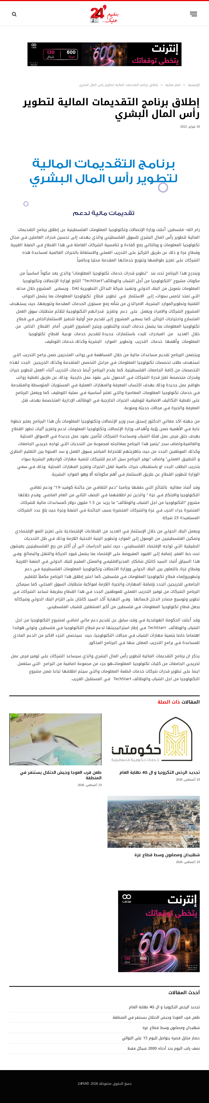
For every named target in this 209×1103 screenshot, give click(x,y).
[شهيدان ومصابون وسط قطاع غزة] (153, 822)
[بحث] (15, 14)
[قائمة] (193, 14)
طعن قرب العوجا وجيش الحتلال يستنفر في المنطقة (61, 775)
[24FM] (105, 14)
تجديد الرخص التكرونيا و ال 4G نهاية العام (159, 772)
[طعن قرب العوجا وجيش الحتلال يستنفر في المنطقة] (55, 739)
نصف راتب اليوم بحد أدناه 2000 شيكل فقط (163, 1048)
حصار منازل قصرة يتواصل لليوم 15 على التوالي (161, 1038)
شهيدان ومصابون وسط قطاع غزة (167, 855)
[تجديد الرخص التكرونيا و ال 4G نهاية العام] (153, 739)
